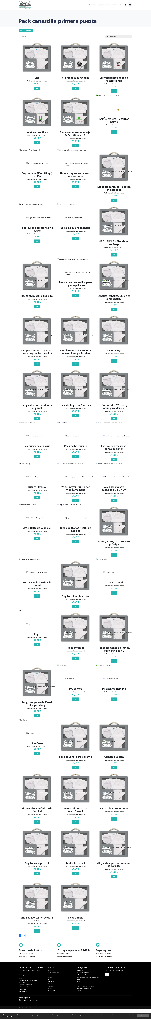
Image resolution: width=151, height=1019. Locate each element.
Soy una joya (114, 350)
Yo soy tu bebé (114, 582)
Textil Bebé (80, 970)
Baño (78, 984)
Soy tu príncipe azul (37, 863)
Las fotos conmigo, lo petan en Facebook (114, 188)
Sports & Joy (51, 990)
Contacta (21, 978)
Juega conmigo (75, 647)
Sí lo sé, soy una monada (75, 227)
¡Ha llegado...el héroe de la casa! (37, 919)
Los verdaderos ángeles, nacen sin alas (114, 79)
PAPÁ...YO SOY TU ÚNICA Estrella (114, 120)
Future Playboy (37, 487)
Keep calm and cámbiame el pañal (37, 406)
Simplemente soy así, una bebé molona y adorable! (75, 352)
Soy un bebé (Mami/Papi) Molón (37, 175)
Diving (49, 979)
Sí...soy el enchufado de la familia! (37, 810)
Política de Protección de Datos (28, 980)
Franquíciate (101, 5)
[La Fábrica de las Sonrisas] (25, 5)
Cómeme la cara (114, 756)
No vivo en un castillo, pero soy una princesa (75, 284)
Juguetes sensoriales (54, 972)
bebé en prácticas (37, 132)
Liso (37, 77)
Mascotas (50, 975)
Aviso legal (22, 982)
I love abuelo (75, 917)
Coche (78, 981)
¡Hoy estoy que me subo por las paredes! (114, 864)
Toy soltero (75, 688)
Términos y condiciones (26, 985)
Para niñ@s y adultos (83, 972)
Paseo (78, 979)
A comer (79, 990)
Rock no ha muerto (75, 446)
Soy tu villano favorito (75, 596)
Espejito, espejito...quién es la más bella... (114, 297)
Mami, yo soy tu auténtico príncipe (114, 543)
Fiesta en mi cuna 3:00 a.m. (37, 296)
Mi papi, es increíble (114, 688)
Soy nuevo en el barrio (37, 446)
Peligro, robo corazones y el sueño (37, 229)
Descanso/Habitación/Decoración (86, 986)
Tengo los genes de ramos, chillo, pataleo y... (114, 649)
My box (50, 984)
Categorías (26, 30)
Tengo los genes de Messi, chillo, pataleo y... (37, 704)
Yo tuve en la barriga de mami (37, 584)
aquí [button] (19, 1016)
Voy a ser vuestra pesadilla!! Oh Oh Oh (114, 488)
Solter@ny (51, 988)
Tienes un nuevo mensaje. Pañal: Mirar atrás (75, 134)
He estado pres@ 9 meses (75, 405)
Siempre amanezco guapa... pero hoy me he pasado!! (37, 352)
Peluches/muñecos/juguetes (85, 988)
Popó (37, 634)
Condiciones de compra (27, 957)
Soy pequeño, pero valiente (75, 756)
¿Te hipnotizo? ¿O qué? (75, 77)
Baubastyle (51, 970)
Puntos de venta (111, 5)
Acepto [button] (143, 1015)
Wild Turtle (51, 981)
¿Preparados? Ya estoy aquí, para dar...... (114, 406)
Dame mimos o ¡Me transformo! (75, 810)
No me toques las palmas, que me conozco (75, 175)
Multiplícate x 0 (75, 863)
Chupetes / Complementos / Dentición (88, 977)
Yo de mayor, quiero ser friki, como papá (75, 488)
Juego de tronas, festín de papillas (75, 529)
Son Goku (37, 743)
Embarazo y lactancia (83, 975)
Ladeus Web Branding (26, 1007)
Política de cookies (24, 987)
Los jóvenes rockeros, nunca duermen (114, 447)
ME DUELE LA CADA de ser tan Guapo (114, 243)
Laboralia (50, 986)
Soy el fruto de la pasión (37, 528)
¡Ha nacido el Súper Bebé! (114, 808)
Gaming (50, 977)
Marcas (91, 5)
